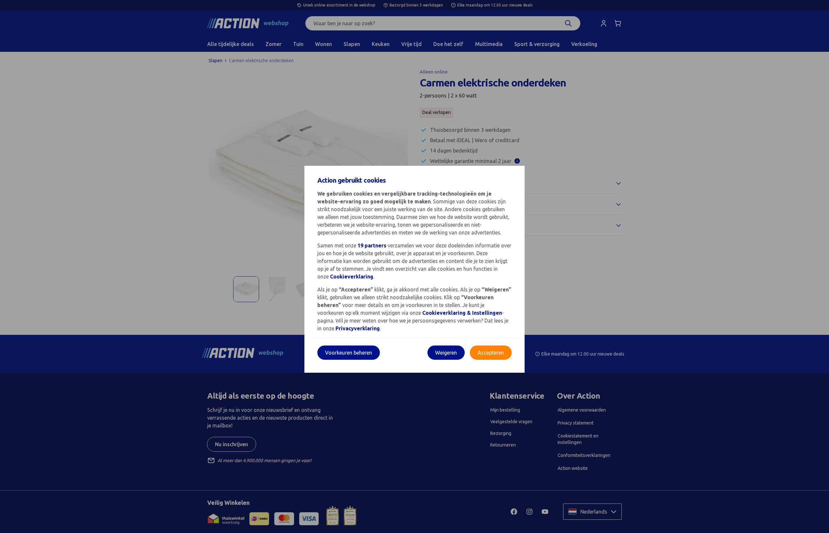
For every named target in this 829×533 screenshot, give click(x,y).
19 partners (372, 245)
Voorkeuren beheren (348, 353)
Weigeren (446, 353)
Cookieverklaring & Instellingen (462, 313)
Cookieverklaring (351, 276)
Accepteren (491, 353)
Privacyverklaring (357, 328)
